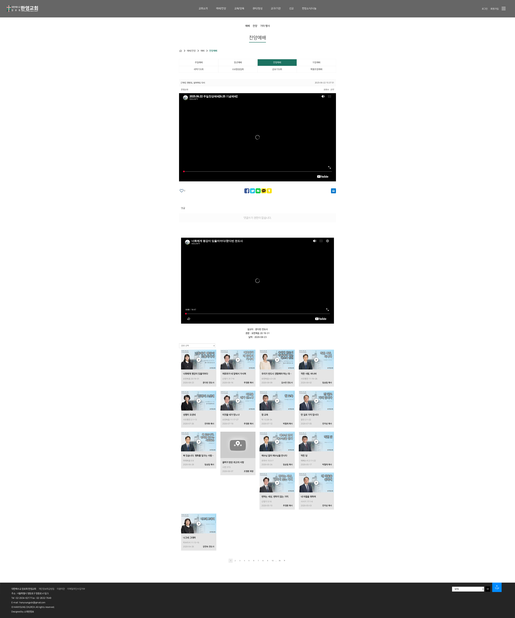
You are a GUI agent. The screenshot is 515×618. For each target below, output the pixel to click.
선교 (291, 8)
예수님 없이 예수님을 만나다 (274, 455)
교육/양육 (239, 8)
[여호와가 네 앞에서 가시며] (238, 359)
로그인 (485, 9)
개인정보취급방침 (46, 589)
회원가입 (495, 9)
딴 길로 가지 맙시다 (310, 415)
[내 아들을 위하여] (316, 482)
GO (488, 589)
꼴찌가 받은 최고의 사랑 (233, 462)
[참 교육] (277, 400)
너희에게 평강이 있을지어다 (195, 374)
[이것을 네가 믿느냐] (238, 400)
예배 (247, 26)
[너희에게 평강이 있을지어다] (198, 359)
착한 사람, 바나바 (309, 374)
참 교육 (265, 415)
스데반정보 (29, 611)
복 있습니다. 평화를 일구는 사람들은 (198, 455)
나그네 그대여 (189, 537)
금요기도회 (277, 69)
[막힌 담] (316, 441)
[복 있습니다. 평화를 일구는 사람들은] (198, 441)
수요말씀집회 (238, 69)
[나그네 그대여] (198, 523)
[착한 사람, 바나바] (316, 359)
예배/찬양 (221, 8)
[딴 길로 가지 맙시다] (316, 400)
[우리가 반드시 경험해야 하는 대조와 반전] (277, 359)
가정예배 (316, 62)
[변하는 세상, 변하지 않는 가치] (277, 482)
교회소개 (203, 8)
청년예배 (238, 62)
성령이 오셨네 (189, 415)
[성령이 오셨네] (198, 400)
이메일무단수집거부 (76, 589)
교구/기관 (276, 8)
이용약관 (61, 589)
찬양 (255, 26)
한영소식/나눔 (309, 8)
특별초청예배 (316, 69)
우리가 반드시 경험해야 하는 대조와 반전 (277, 374)
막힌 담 (304, 455)
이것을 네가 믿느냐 (230, 415)
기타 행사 (265, 26)
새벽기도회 (199, 69)
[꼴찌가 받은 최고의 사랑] (238, 445)
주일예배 (199, 62)
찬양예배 (213, 51)
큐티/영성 (257, 8)
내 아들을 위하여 (308, 496)
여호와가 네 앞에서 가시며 (234, 374)
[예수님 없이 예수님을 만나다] (277, 441)
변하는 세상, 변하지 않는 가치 (275, 496)
